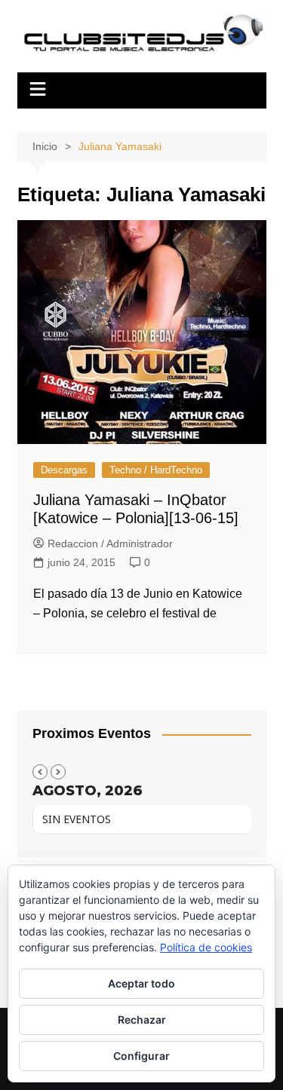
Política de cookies (206, 947)
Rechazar (142, 1019)
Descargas (64, 470)
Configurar (141, 1055)
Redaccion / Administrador (110, 543)
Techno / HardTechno (155, 470)
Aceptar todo (141, 983)
